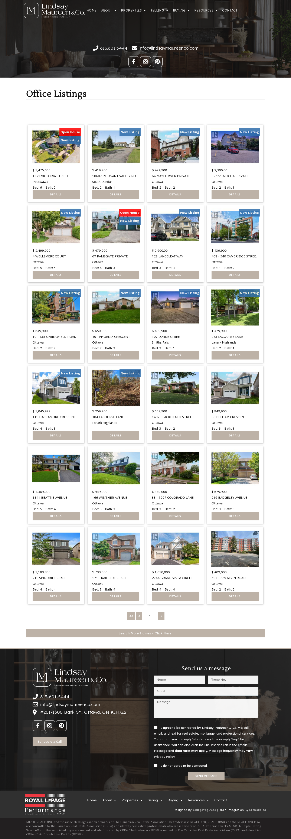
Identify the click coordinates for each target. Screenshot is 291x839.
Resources (203, 10)
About (106, 10)
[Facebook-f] (133, 61)
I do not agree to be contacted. (184, 766)
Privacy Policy (164, 757)
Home (92, 10)
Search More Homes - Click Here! (145, 633)
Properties (131, 10)
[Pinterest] (157, 61)
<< (131, 616)
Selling (157, 10)
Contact (230, 10)
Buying (179, 10)
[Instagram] (145, 61)
